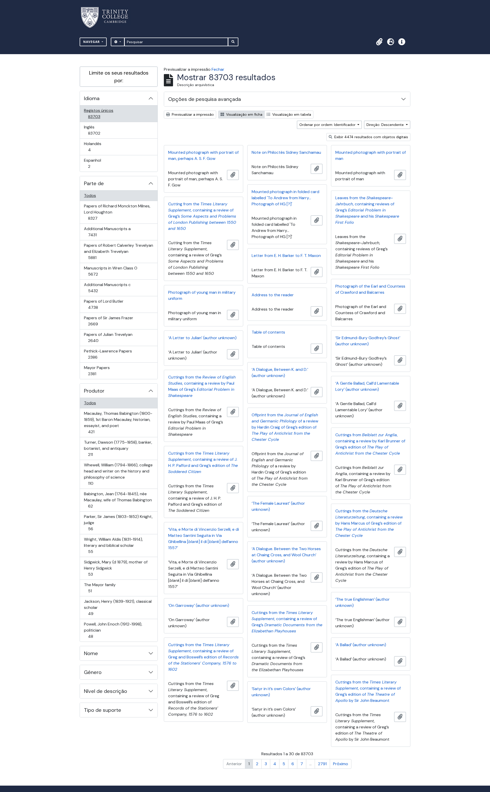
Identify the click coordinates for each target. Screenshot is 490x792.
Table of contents (268, 332)
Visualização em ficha (243, 114)
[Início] (107, 17)
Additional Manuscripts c (107, 287)
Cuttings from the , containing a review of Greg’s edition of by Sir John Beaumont (368, 691)
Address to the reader (273, 295)
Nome (91, 653)
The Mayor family (100, 588)
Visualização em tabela (291, 114)
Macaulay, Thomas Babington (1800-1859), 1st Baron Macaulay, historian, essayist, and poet (118, 422)
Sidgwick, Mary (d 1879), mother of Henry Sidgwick (116, 568)
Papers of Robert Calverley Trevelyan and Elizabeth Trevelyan (118, 251)
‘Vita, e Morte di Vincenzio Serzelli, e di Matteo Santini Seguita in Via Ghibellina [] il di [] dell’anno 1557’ (203, 538)
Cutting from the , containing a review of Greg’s (202, 216)
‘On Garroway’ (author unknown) (198, 605)
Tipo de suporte (102, 710)
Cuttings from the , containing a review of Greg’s (287, 622)
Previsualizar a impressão (192, 114)
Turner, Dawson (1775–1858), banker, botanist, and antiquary (118, 448)
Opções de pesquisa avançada (204, 99)
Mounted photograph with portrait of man (370, 155)
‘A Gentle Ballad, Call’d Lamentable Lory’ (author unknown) (367, 386)
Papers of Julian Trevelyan (108, 337)
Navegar (92, 42)
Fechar (218, 69)
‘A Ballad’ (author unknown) (360, 644)
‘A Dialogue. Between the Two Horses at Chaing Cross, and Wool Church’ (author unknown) (286, 555)
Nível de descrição (105, 691)
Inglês (101, 130)
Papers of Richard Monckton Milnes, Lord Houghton (117, 212)
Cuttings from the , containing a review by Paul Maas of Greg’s (202, 386)
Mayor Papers (99, 370)
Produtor (94, 390)
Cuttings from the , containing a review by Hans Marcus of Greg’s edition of (369, 523)
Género (93, 672)
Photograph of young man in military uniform (202, 295)
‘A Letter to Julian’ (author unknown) (202, 337)
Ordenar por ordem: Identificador (328, 124)
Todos (90, 195)
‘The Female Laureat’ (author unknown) (278, 506)
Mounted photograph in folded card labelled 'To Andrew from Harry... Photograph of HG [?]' (285, 198)
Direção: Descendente (385, 124)
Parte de (94, 183)
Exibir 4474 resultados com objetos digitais (370, 137)
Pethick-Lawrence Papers (108, 354)
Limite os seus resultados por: (119, 76)
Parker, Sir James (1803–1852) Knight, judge (118, 522)
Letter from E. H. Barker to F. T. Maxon (286, 255)
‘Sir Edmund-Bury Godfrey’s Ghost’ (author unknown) (367, 341)
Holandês (96, 146)
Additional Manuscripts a (107, 232)
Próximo (340, 763)
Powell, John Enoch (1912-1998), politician (113, 630)
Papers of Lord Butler (104, 304)
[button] (379, 42)
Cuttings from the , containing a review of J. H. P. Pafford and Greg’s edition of (203, 462)
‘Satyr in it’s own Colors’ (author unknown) (281, 692)
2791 (322, 763)
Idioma (92, 98)
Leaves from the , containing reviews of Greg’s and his (367, 210)
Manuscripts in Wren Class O (110, 271)
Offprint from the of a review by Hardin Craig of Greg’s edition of (285, 427)
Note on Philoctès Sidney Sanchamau (286, 152)
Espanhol (96, 163)
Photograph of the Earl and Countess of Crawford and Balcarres (370, 289)
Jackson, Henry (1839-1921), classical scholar (118, 607)
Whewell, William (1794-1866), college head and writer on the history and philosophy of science (118, 474)
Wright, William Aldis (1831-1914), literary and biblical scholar (113, 545)
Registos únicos (101, 113)
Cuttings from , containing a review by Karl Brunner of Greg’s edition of (370, 444)
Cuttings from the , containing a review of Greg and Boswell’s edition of (203, 657)
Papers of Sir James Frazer (108, 321)
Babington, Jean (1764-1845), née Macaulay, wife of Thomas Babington (118, 500)
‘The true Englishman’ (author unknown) (362, 602)
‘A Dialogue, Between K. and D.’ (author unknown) (280, 372)
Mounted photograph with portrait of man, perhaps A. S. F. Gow (203, 155)
